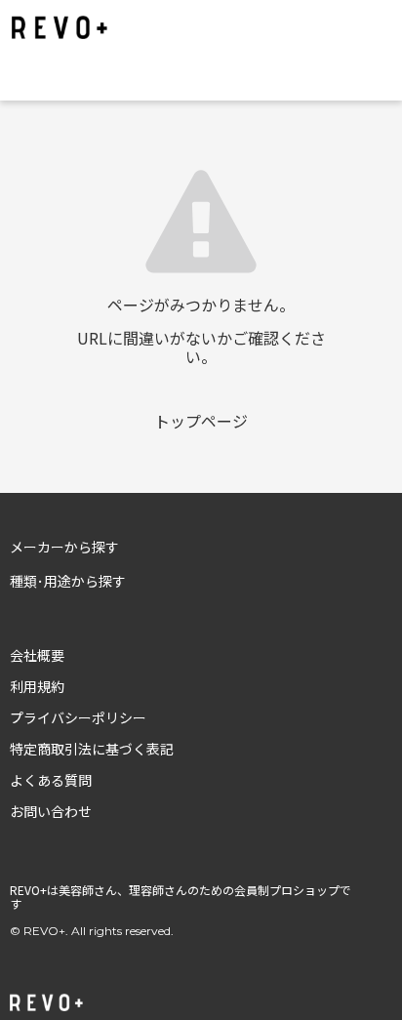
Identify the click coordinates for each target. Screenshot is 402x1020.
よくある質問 (51, 780)
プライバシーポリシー (78, 717)
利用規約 (37, 686)
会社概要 (37, 655)
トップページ (201, 420)
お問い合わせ (51, 811)
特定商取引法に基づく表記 (92, 748)
